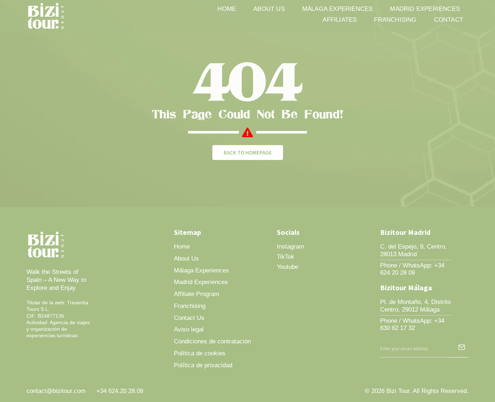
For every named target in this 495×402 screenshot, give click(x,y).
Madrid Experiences (425, 8)
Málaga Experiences (337, 8)
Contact (448, 19)
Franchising (395, 19)
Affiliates (340, 19)
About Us (269, 8)
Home (226, 8)
